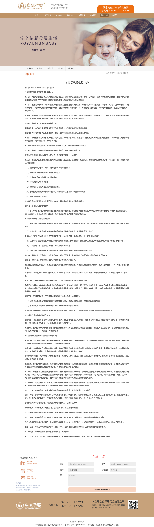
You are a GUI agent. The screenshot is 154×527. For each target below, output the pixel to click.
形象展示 (93, 15)
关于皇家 (48, 15)
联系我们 (115, 15)
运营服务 (70, 15)
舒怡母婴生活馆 (107, 525)
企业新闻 (30, 68)
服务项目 (59, 15)
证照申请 (125, 73)
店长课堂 (60, 68)
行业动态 (40, 68)
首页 (36, 15)
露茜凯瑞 (99, 525)
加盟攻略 (71, 68)
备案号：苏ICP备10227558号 (75, 525)
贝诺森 (116, 525)
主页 (107, 73)
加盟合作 (81, 15)
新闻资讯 (104, 15)
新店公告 (50, 68)
